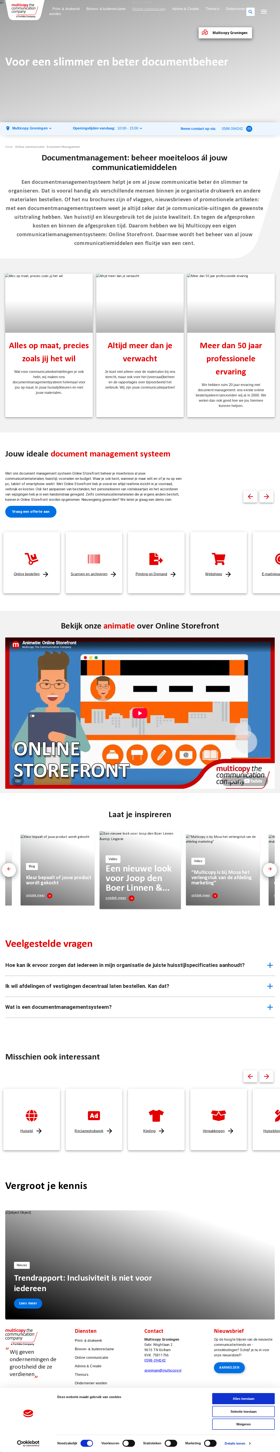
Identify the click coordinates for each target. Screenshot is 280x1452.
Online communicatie (149, 9)
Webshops (213, 574)
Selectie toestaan (244, 1411)
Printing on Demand (151, 574)
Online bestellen (27, 574)
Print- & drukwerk (66, 9)
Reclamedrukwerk (89, 1131)
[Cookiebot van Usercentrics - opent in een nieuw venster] (28, 1443)
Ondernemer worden (91, 1383)
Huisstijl (26, 1131)
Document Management (63, 147)
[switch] (128, 1443)
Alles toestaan (243, 1398)
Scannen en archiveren (89, 574)
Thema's (212, 9)
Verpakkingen (214, 1131)
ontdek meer (35, 895)
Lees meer (28, 1303)
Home (9, 147)
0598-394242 (232, 129)
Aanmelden (229, 1367)
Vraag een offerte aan (30, 512)
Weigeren (243, 1424)
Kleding (149, 1131)
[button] (264, 11)
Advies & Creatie (185, 9)
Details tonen (235, 1443)
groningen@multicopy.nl (162, 1370)
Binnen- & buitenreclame (106, 9)
